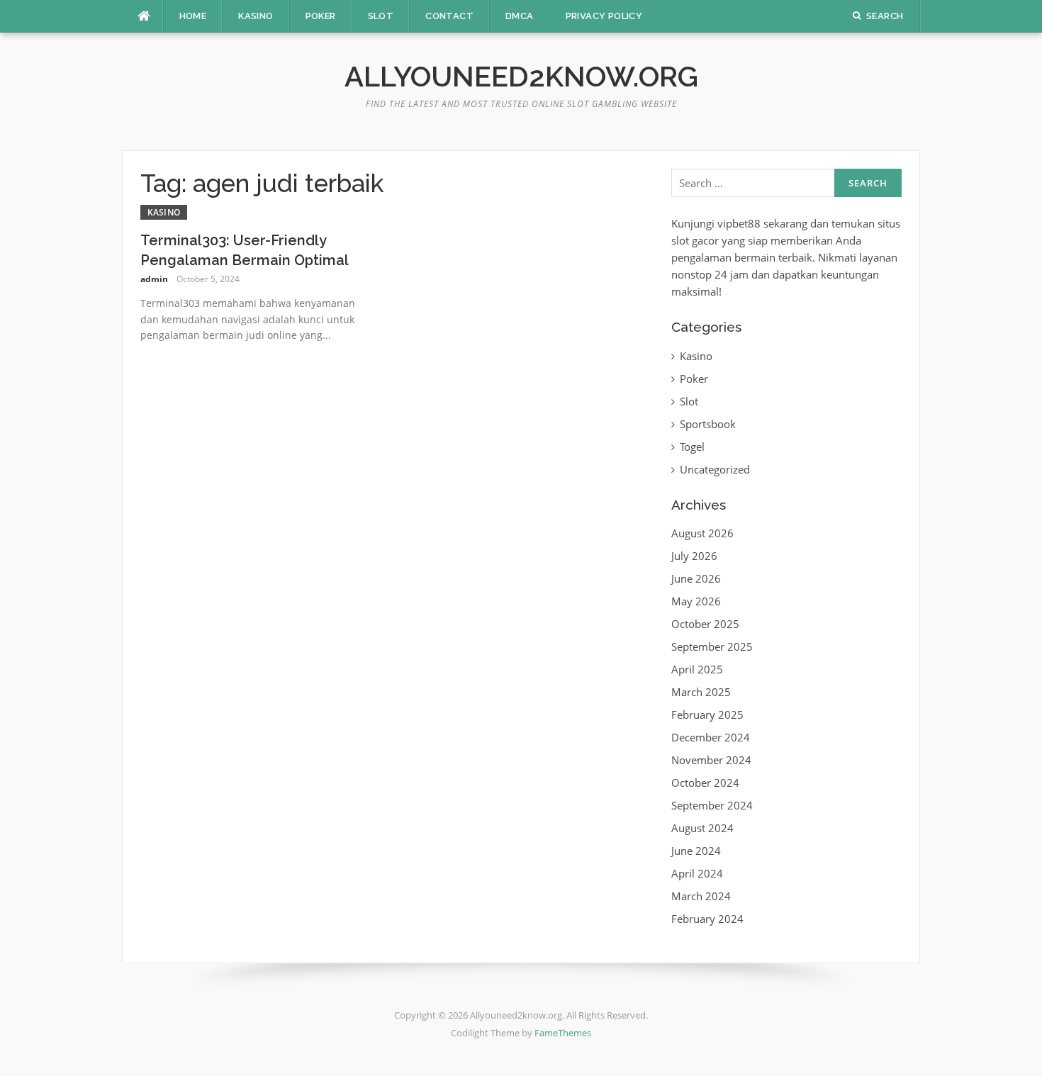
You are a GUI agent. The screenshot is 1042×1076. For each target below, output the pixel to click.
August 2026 (702, 533)
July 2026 (694, 556)
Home (193, 16)
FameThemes (562, 1032)
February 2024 (707, 919)
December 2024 (710, 737)
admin (154, 279)
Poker (321, 16)
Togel (692, 446)
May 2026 (696, 601)
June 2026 (696, 578)
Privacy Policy (604, 16)
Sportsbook (708, 424)
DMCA (519, 16)
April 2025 (697, 669)
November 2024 (711, 760)
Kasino (255, 16)
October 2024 (705, 782)
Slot (381, 16)
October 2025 (705, 624)
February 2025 (707, 714)
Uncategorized (715, 469)
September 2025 (712, 646)
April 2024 (697, 873)
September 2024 (712, 805)
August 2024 (702, 828)
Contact (449, 16)
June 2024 (696, 851)
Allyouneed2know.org (521, 76)
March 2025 (701, 692)
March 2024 (701, 896)
